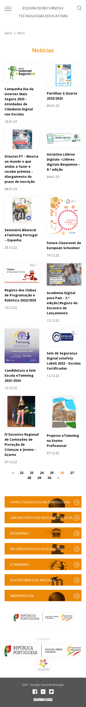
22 (21, 472)
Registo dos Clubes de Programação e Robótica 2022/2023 (20, 295)
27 (72, 472)
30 (49, 477)
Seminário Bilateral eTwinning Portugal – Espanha (21, 235)
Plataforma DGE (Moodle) (32, 580)
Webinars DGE (22, 596)
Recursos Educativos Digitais (37, 549)
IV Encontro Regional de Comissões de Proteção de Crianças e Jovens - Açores (22, 444)
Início (8, 33)
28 (29, 477)
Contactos (43, 639)
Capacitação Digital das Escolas (40, 502)
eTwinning (19, 564)
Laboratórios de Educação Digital (41, 518)
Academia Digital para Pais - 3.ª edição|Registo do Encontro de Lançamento (62, 303)
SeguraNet (19, 533)
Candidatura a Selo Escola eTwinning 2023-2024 (20, 375)
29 (39, 477)
